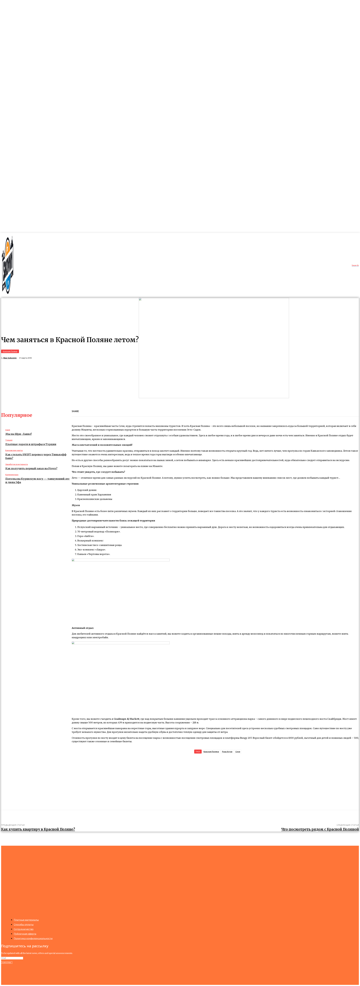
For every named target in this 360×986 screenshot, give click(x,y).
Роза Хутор (227, 751)
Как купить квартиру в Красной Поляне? (38, 829)
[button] (355, 265)
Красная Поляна (10, 351)
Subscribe (6, 963)
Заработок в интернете (16, 464)
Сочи (237, 751)
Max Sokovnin (10, 358)
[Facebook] (83, 409)
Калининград (11, 475)
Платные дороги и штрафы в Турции (30, 444)
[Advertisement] (215, 779)
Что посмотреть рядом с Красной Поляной (320, 829)
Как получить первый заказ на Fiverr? (31, 468)
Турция (8, 440)
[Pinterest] (103, 409)
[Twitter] (93, 409)
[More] (114, 409)
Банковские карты (14, 450)
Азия (7, 430)
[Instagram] (9, 973)
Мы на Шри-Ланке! (18, 434)
